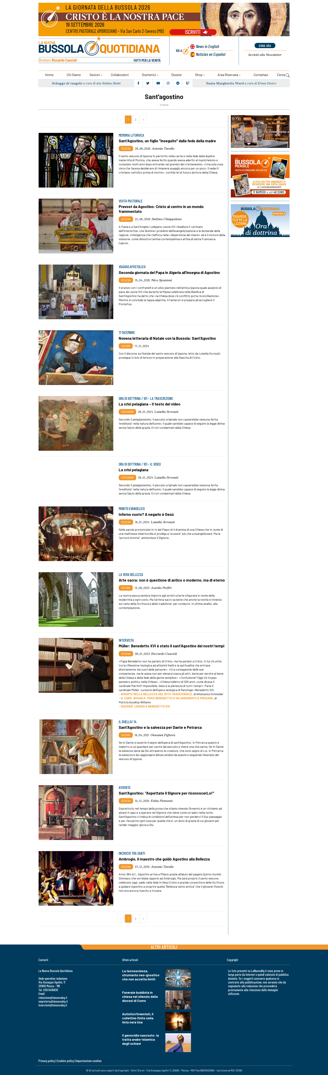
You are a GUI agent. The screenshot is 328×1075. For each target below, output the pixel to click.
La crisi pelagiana (133, 469)
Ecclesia (126, 148)
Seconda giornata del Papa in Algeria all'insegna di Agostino (169, 272)
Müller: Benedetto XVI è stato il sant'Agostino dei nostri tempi (171, 645)
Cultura (125, 346)
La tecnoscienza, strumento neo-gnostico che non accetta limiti (140, 975)
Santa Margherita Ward (225, 83)
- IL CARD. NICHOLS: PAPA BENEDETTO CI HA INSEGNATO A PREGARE (166, 698)
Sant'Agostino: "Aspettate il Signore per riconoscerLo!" (166, 793)
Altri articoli (164, 947)
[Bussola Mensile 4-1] (260, 131)
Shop (198, 75)
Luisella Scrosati (166, 411)
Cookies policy (65, 1061)
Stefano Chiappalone (167, 219)
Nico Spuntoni (161, 280)
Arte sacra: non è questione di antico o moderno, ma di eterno (172, 580)
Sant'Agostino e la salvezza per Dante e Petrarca (160, 727)
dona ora (265, 46)
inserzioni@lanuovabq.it (52, 1005)
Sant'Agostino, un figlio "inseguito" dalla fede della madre (167, 140)
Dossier (176, 75)
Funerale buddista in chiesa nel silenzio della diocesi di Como (140, 996)
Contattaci (261, 75)
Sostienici (149, 75)
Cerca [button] (281, 75)
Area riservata (228, 75)
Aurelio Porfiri (161, 587)
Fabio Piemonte (162, 800)
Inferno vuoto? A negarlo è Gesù (146, 514)
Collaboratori (120, 75)
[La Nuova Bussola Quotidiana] (99, 50)
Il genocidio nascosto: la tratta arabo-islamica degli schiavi (140, 1039)
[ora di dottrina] (260, 220)
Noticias (210, 54)
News (207, 46)
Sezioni (95, 75)
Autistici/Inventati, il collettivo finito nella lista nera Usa (137, 1018)
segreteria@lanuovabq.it (53, 1001)
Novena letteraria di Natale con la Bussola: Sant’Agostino (167, 338)
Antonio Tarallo (163, 148)
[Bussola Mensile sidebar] (260, 176)
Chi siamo (74, 75)
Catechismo (127, 412)
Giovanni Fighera (163, 735)
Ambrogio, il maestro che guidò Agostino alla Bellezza (164, 859)
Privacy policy (46, 1061)
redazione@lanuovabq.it (52, 998)
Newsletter (265, 54)
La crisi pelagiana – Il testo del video (149, 404)
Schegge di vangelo (67, 83)
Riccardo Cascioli (164, 653)
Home (49, 75)
